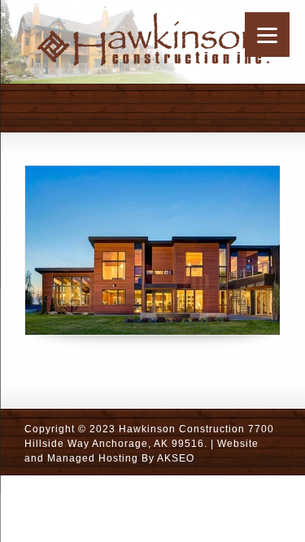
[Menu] (267, 34)
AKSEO (175, 458)
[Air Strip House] (152, 250)
